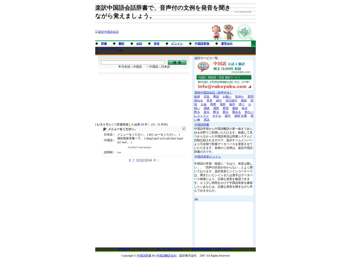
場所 (223, 104)
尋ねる (198, 100)
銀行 (228, 115)
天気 (207, 96)
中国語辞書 (202, 124)
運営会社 (227, 43)
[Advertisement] (189, 50)
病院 (237, 115)
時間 (213, 104)
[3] (146, 160)
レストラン (201, 115)
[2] (142, 160)
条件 (232, 104)
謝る (207, 112)
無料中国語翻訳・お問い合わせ (212, 249)
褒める (236, 112)
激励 (235, 108)
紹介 (219, 100)
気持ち (239, 96)
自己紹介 (231, 100)
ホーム (105, 48)
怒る (197, 112)
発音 (157, 43)
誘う (242, 104)
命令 (245, 108)
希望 (226, 108)
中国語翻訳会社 (166, 255)
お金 (204, 104)
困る (226, 112)
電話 (207, 119)
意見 (209, 100)
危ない (249, 112)
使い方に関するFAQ (169, 249)
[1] (138, 160)
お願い (227, 96)
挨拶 (197, 96)
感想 (216, 108)
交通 (244, 115)
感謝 (207, 108)
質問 (250, 96)
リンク (143, 249)
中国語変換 (202, 43)
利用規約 (124, 249)
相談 (244, 100)
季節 (216, 96)
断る (216, 112)
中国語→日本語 (159, 66)
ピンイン (177, 43)
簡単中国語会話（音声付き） (214, 92)
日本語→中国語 (131, 66)
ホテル (216, 115)
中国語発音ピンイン (208, 156)
